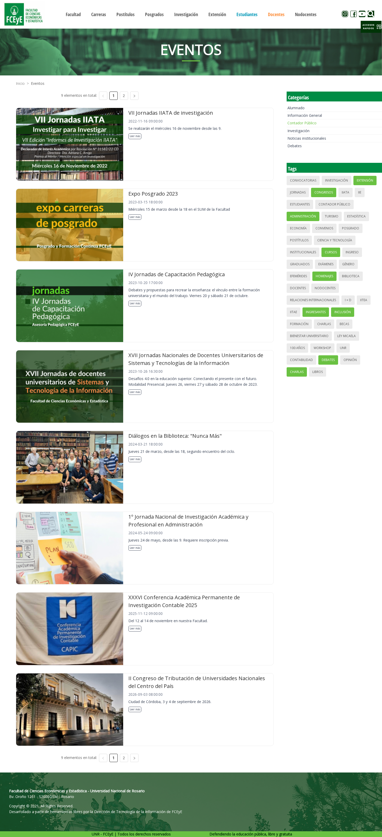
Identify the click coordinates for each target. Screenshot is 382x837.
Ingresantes (316, 312)
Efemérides (298, 276)
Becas (344, 324)
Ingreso (352, 252)
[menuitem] (73, 14)
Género (348, 264)
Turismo (331, 216)
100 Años (297, 348)
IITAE (293, 312)
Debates (294, 145)
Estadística (356, 216)
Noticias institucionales (306, 138)
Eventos (37, 83)
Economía (298, 228)
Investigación (298, 130)
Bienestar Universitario (309, 336)
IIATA (345, 192)
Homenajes (324, 276)
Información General (304, 115)
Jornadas (298, 192)
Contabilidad (301, 360)
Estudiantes (300, 204)
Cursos (331, 252)
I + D (348, 300)
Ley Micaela (346, 336)
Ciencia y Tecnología (334, 240)
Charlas (324, 324)
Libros (317, 372)
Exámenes (325, 264)
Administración (303, 216)
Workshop (322, 348)
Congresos (323, 192)
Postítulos (299, 240)
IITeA (363, 300)
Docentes (298, 288)
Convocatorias (303, 180)
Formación (299, 324)
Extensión (365, 180)
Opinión (350, 360)
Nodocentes (325, 288)
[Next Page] (134, 96)
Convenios (324, 228)
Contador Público (302, 122)
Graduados (299, 264)
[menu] (191, 14)
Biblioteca (350, 276)
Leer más (135, 136)
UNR (343, 348)
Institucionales (303, 252)
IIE (359, 192)
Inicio (20, 83)
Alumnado (296, 107)
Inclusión (342, 312)
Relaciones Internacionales (313, 300)
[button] (371, 27)
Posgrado (350, 228)
